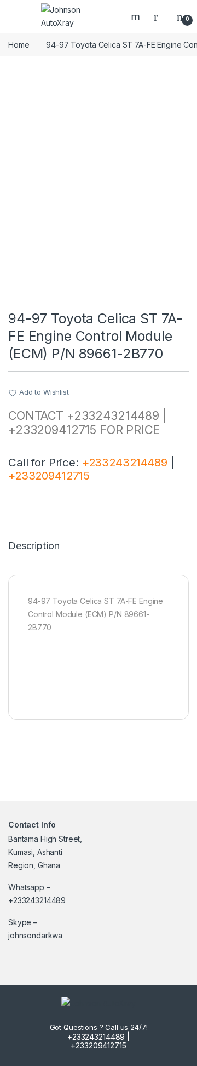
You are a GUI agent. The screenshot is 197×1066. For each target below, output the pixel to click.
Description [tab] (33, 546)
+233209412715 (49, 475)
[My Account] (160, 16)
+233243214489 (124, 462)
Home (18, 44)
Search (137, 16)
